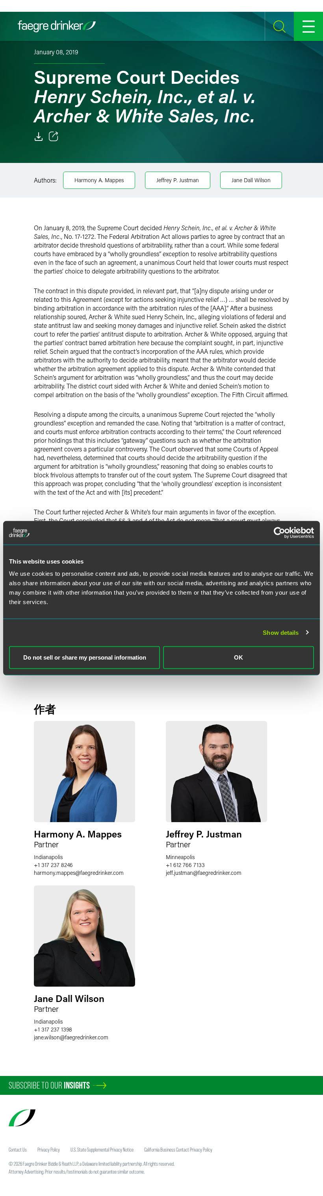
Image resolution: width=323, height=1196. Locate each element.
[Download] (38, 136)
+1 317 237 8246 (53, 865)
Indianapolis (48, 857)
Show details (281, 632)
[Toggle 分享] (53, 136)
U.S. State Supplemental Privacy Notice (102, 1149)
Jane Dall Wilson (251, 180)
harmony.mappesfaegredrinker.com (79, 872)
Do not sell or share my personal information (84, 657)
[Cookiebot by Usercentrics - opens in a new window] (279, 532)
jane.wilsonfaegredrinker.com (71, 1037)
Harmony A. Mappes (99, 180)
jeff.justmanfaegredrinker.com (203, 872)
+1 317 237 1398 (53, 1029)
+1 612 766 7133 (185, 865)
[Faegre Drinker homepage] (57, 26)
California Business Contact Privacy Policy (178, 1149)
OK (238, 657)
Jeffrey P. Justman (177, 180)
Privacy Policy (48, 1149)
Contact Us (18, 1149)
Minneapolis (180, 857)
